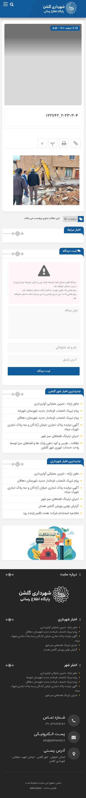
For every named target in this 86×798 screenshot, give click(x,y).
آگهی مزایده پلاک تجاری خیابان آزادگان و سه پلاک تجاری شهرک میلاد (43, 427)
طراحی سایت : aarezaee (43, 788)
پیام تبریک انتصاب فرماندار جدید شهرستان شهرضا (48, 410)
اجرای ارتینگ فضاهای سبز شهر (60, 436)
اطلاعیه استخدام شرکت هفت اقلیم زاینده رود (51, 513)
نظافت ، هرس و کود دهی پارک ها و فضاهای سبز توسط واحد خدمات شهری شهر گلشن (44, 445)
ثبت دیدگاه (43, 371)
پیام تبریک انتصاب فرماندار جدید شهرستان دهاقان (48, 417)
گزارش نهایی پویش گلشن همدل (59, 506)
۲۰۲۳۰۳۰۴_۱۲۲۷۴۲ (62, 116)
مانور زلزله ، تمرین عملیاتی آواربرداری (56, 403)
